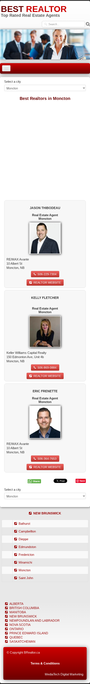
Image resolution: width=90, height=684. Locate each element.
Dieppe (23, 539)
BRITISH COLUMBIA (24, 608)
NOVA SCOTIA (20, 624)
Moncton (25, 570)
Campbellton (27, 531)
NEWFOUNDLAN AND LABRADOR (34, 620)
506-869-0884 (47, 367)
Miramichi (25, 562)
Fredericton (26, 554)
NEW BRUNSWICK (47, 513)
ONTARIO (16, 629)
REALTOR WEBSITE (47, 282)
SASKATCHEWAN (22, 641)
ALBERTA (16, 604)
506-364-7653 (47, 458)
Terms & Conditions (45, 663)
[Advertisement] (45, 149)
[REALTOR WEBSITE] (45, 238)
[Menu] (6, 68)
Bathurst (24, 523)
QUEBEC (16, 637)
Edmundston (27, 547)
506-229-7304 (47, 274)
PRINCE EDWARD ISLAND (28, 633)
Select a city (12, 81)
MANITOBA (17, 612)
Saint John (26, 578)
